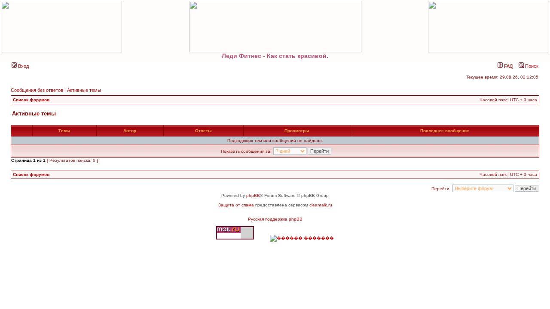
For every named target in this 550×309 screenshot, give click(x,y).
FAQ (508, 66)
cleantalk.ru (320, 205)
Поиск (531, 66)
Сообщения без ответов (37, 90)
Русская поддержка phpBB (275, 219)
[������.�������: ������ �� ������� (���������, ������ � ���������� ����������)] (302, 238)
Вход (23, 66)
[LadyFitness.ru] (275, 26)
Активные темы (84, 90)
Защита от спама (236, 205)
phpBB (253, 195)
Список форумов (31, 99)
